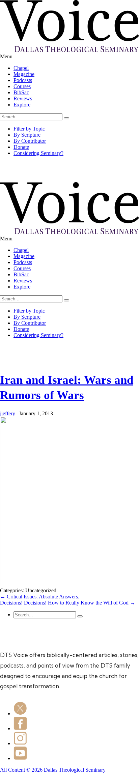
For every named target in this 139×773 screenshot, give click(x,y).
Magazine (23, 74)
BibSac (21, 92)
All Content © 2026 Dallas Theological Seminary (53, 770)
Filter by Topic (29, 129)
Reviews (22, 98)
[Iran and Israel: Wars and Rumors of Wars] (54, 584)
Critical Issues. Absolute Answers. (39, 596)
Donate (21, 147)
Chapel (21, 68)
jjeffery (7, 413)
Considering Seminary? (38, 153)
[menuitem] (76, 68)
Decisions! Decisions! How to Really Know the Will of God (67, 603)
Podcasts (22, 80)
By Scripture (26, 135)
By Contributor (29, 141)
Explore (21, 104)
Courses (22, 86)
